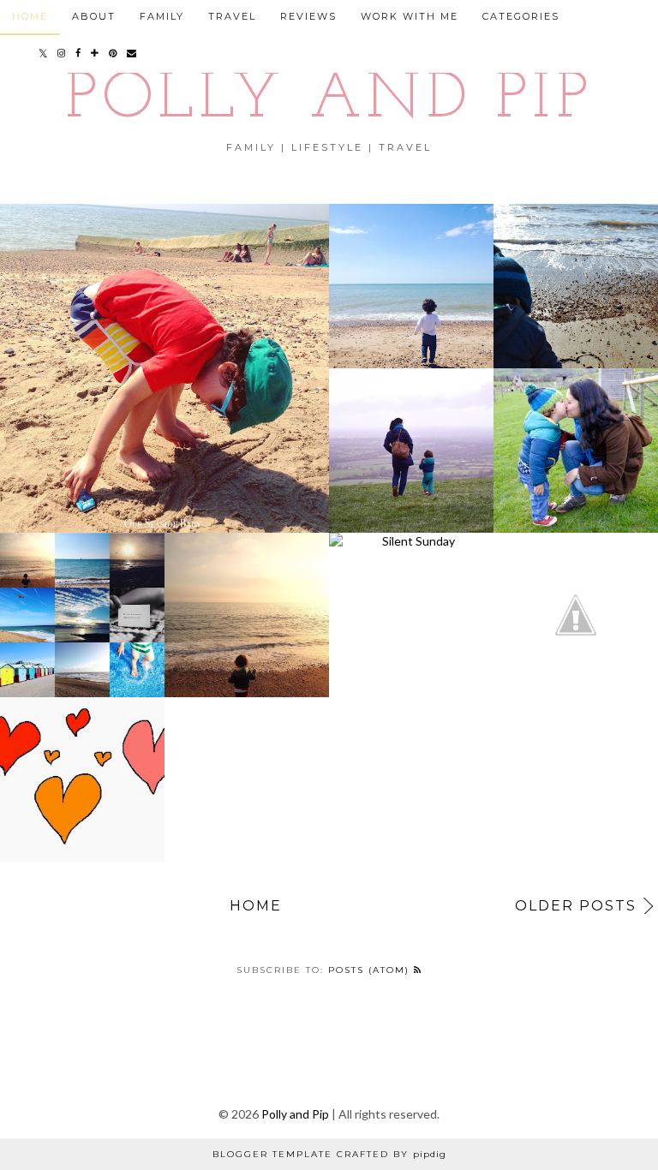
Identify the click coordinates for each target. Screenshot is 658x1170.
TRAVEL (232, 16)
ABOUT (94, 16)
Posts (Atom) (371, 970)
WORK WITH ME (409, 16)
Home (256, 906)
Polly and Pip (329, 101)
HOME (30, 16)
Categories (520, 16)
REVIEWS (308, 16)
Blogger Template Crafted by (329, 1154)
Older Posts (576, 906)
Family (162, 16)
